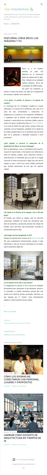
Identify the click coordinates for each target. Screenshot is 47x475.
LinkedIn (14, 24)
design (12, 323)
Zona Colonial (36, 238)
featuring (17, 323)
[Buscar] (41, 3)
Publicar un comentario (14, 335)
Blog (6, 24)
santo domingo (25, 323)
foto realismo (37, 123)
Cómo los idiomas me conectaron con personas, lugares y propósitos (21, 379)
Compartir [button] (7, 320)
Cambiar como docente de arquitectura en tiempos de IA (22, 438)
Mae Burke (31, 464)
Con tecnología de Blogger (25, 459)
